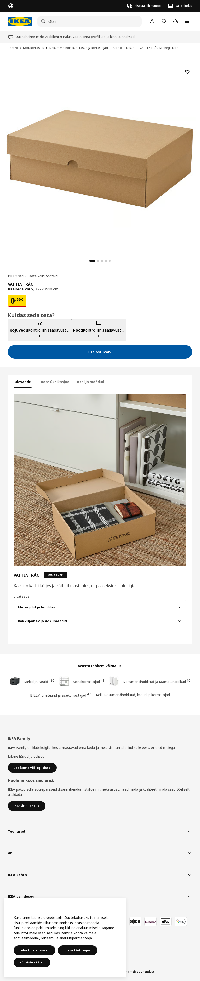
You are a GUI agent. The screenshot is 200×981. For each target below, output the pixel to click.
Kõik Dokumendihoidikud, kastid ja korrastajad (133, 694)
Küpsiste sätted (32, 962)
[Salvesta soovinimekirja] (187, 72)
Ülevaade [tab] (23, 381)
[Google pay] (181, 921)
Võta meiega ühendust (138, 972)
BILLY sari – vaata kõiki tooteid (33, 276)
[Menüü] (187, 21)
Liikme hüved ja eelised (26, 756)
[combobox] (88, 21)
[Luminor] (150, 921)
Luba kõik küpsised (35, 950)
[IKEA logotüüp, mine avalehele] (20, 21)
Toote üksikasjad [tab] (54, 381)
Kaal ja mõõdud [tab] (90, 381)
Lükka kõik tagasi (77, 950)
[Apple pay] (166, 921)
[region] (100, 158)
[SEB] (135, 921)
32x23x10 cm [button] (46, 289)
